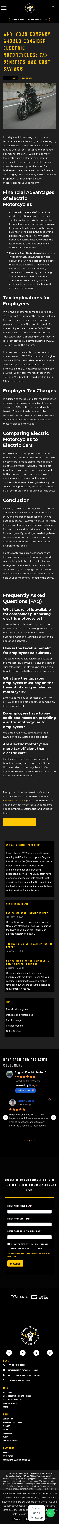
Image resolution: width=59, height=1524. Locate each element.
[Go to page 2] (29, 1140)
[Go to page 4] (34, 1140)
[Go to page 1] (27, 1140)
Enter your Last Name (19, 1218)
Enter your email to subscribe (23, 1231)
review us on (24, 1090)
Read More (41, 1518)
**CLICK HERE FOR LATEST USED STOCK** (29, 19)
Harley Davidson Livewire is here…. (28, 913)
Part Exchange (14, 1020)
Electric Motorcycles (19, 822)
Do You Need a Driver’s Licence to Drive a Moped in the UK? (27, 962)
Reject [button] (28, 1519)
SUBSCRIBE (15, 1263)
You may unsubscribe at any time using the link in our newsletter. (29, 1254)
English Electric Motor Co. (32, 1072)
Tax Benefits (10, 78)
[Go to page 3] (32, 1140)
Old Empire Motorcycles (28, 857)
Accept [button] (17, 1519)
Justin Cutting (26, 1100)
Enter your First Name (19, 1205)
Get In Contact (13, 1031)
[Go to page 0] (24, 1140)
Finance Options (14, 1025)
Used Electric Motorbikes (19, 1014)
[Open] (4, 8)
